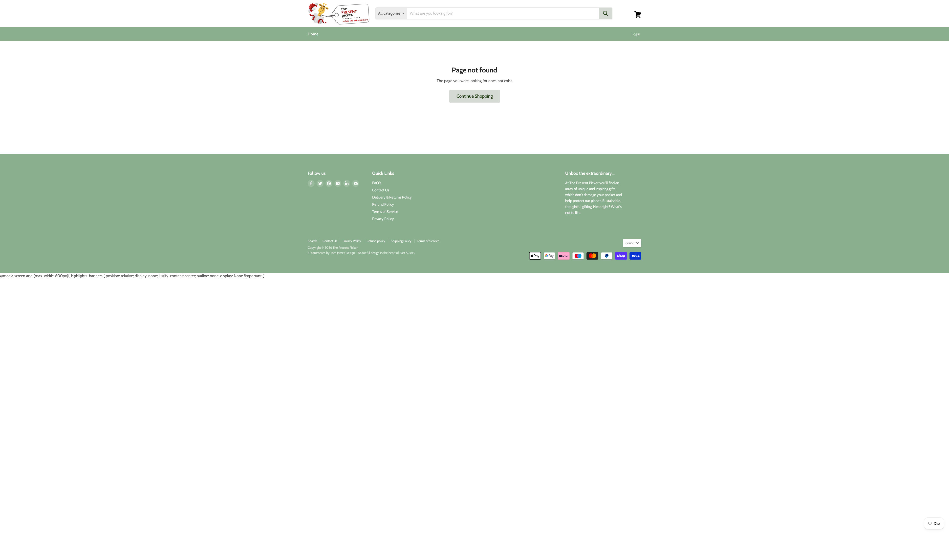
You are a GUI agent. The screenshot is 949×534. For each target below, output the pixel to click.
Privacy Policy (383, 219)
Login (635, 34)
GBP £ (629, 243)
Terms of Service (385, 211)
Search (312, 241)
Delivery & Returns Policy (392, 197)
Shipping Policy (401, 241)
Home (313, 34)
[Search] (605, 13)
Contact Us (380, 190)
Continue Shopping (474, 96)
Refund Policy (383, 204)
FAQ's (376, 183)
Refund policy (376, 241)
